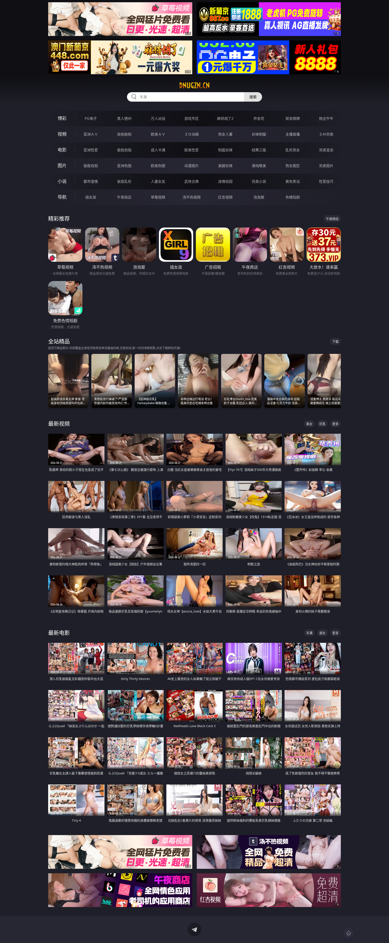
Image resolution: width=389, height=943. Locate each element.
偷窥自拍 (91, 165)
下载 (335, 341)
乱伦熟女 (292, 149)
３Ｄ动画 (191, 134)
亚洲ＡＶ (91, 134)
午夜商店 (124, 197)
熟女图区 (292, 165)
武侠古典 (191, 181)
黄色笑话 (292, 181)
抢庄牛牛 (326, 118)
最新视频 (59, 423)
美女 (309, 424)
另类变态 (326, 149)
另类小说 (259, 181)
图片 (62, 166)
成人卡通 (158, 149)
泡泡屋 (258, 197)
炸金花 (258, 118)
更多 (335, 424)
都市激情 (91, 181)
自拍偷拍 (124, 134)
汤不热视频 (192, 197)
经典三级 (259, 149)
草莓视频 (158, 197)
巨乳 (322, 424)
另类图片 (326, 165)
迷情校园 (225, 181)
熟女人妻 (225, 134)
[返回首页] (348, 933)
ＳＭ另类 (326, 134)
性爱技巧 (326, 181)
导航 (62, 197)
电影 (62, 150)
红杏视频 (225, 197)
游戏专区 (191, 118)
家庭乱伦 (124, 181)
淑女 (322, 633)
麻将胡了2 (225, 118)
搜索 (253, 96)
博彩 (62, 118)
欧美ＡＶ (158, 134)
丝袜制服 (259, 134)
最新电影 (59, 632)
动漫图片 (191, 165)
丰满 (309, 633)
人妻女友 (158, 181)
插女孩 (90, 197)
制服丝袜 (225, 149)
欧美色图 (158, 165)
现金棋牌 (292, 118)
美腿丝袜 (225, 165)
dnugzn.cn (194, 85)
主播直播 (292, 134)
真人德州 (124, 118)
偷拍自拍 (124, 149)
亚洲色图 (124, 165)
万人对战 (158, 118)
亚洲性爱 (91, 149)
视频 (62, 134)
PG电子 (91, 118)
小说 (62, 181)
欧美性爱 (191, 149)
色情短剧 (292, 197)
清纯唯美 (259, 165)
